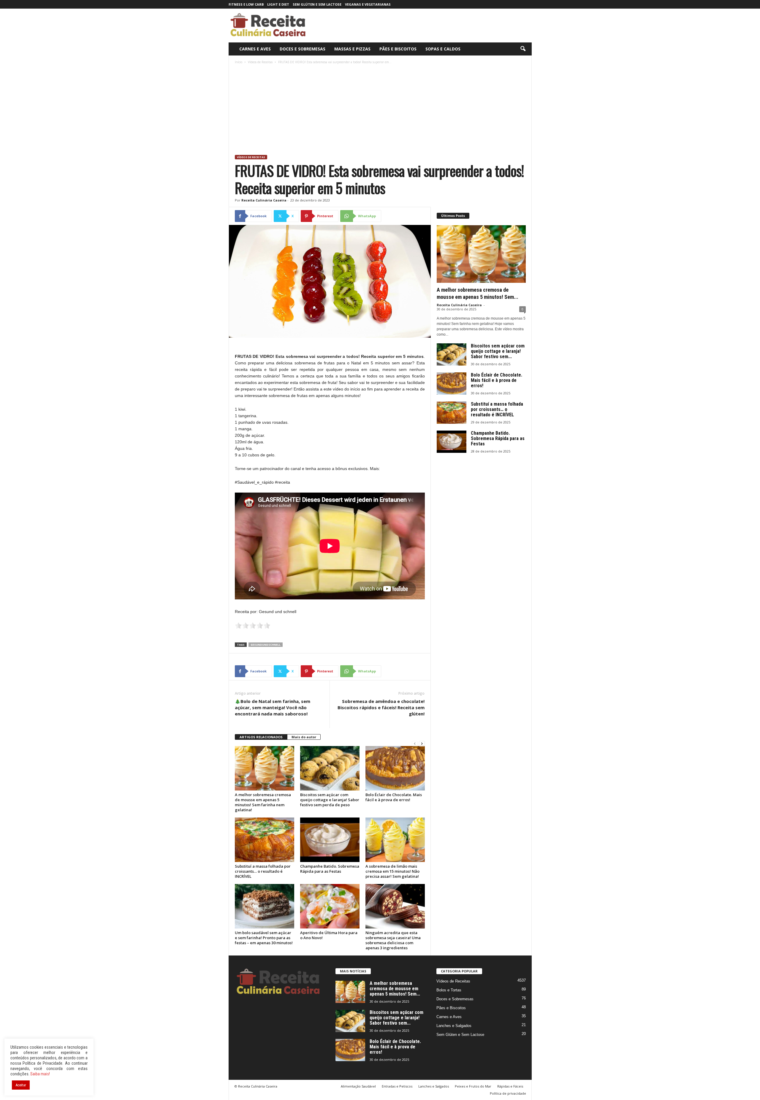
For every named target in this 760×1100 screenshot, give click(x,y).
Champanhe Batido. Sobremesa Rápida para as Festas (329, 869)
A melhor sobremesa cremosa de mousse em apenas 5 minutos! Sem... (395, 988)
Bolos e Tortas (448, 990)
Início (238, 62)
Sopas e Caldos (442, 49)
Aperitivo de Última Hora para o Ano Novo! (328, 935)
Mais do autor (304, 737)
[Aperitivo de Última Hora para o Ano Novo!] (330, 906)
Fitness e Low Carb (246, 4)
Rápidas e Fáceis (510, 1086)
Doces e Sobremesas (302, 49)
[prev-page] (415, 744)
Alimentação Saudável (358, 1086)
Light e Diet (278, 4)
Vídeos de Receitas (260, 62)
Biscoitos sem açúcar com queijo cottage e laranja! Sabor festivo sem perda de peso (329, 799)
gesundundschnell (266, 645)
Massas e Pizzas (352, 49)
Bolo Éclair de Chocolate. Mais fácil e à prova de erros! (393, 797)
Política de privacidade (508, 1093)
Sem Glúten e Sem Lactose (317, 4)
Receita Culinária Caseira (263, 200)
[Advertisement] (380, 110)
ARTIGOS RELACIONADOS (261, 737)
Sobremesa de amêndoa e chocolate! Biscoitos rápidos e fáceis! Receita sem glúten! (381, 707)
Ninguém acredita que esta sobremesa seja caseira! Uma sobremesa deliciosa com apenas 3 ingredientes (393, 940)
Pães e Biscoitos (398, 49)
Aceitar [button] (20, 1085)
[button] (522, 48)
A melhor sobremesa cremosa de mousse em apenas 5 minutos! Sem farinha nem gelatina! (263, 802)
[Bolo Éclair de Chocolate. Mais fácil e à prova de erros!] (395, 768)
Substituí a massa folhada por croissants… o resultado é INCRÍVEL (263, 871)
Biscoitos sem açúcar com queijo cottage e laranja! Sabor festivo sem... (498, 351)
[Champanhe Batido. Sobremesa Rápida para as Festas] (330, 840)
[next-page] (422, 744)
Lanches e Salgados (453, 1025)
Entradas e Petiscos (397, 1086)
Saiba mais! (40, 1074)
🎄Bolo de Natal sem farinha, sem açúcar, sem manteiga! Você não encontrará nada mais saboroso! (272, 707)
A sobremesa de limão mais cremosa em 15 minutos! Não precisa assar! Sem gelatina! (392, 871)
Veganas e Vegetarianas (368, 4)
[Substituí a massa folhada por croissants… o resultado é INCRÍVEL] (264, 840)
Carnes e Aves (255, 49)
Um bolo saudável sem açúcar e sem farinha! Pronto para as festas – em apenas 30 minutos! (264, 937)
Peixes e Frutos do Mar (473, 1086)
